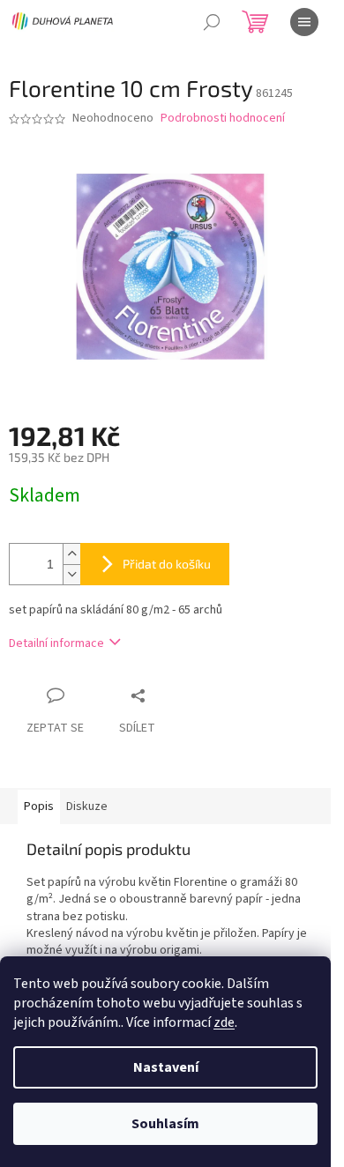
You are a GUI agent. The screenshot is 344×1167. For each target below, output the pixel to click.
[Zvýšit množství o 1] (71, 554)
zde (224, 1022)
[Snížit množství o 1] (71, 574)
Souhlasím (165, 1124)
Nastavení (165, 1067)
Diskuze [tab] (87, 806)
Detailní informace (56, 643)
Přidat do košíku (167, 563)
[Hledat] (211, 22)
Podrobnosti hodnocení (223, 118)
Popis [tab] (39, 806)
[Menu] (304, 22)
